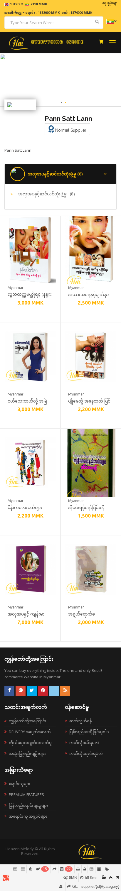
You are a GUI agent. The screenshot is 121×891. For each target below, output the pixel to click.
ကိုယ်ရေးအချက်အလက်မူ (30, 742)
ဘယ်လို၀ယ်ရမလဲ (84, 742)
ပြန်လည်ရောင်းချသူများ (28, 805)
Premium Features (26, 794)
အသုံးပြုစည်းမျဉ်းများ (27, 753)
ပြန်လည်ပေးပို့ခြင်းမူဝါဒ (89, 731)
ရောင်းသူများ (20, 783)
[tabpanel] (60, 80)
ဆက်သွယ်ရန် (80, 720)
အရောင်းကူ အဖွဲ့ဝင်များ (28, 816)
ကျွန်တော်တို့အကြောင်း (27, 720)
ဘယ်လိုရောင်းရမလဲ (86, 753)
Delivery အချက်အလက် (30, 731)
